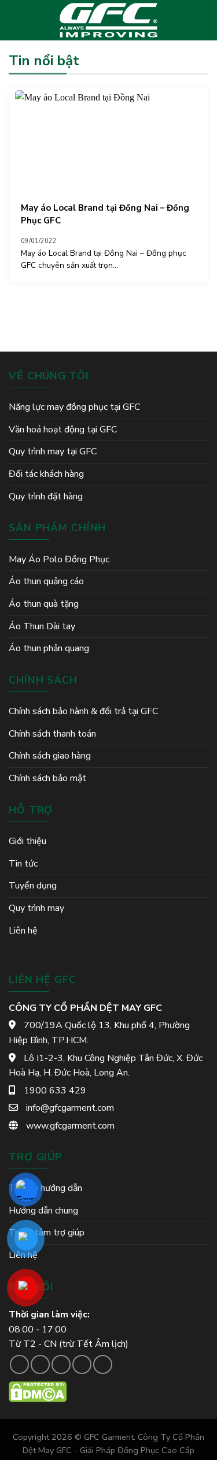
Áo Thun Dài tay (42, 626)
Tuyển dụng (33, 885)
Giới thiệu (27, 841)
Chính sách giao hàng (50, 755)
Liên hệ (23, 930)
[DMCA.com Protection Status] (38, 1391)
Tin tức (23, 863)
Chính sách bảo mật (47, 778)
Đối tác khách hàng (46, 474)
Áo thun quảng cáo (46, 581)
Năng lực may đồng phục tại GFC (74, 407)
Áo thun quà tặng (44, 604)
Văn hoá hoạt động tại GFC (63, 429)
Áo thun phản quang (49, 648)
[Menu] (16, 20)
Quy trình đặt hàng (46, 496)
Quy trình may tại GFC (53, 451)
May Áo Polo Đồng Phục (59, 559)
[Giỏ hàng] (202, 20)
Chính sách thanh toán (52, 733)
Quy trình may (36, 908)
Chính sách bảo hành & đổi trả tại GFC (83, 711)
